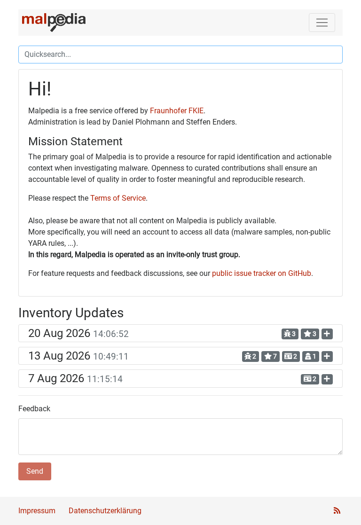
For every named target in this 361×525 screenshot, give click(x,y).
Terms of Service (118, 198)
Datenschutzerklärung (105, 510)
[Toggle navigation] (322, 22)
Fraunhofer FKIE (177, 110)
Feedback (34, 408)
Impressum (36, 510)
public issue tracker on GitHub (261, 273)
